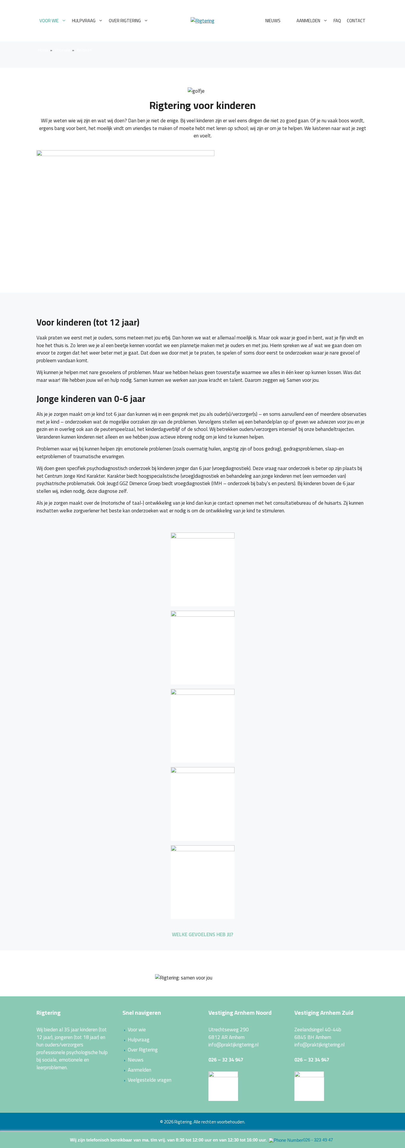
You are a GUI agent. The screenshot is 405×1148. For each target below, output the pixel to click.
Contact (356, 20)
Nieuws (272, 20)
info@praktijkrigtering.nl (233, 1044)
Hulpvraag (83, 20)
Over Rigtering (125, 20)
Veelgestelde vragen (149, 1080)
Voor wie (49, 20)
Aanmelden (308, 20)
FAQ (337, 20)
